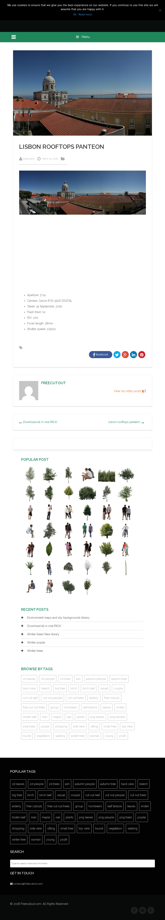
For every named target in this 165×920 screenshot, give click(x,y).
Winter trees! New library (43, 634)
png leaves (97, 716)
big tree (60, 688)
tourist (27, 735)
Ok (74, 14)
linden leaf (29, 716)
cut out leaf (30, 697)
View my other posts (128, 391)
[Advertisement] (82, 256)
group (55, 707)
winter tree (77, 735)
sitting (94, 726)
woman (94, 735)
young (109, 735)
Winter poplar (36, 642)
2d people (48, 679)
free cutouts (112, 697)
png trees (29, 726)
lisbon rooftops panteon (124, 422)
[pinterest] (142, 910)
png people (117, 716)
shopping (61, 726)
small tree (109, 726)
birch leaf (88, 688)
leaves (107, 707)
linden (120, 707)
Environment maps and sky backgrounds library (58, 617)
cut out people (52, 697)
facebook (101, 354)
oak (69, 716)
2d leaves (29, 679)
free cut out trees (34, 707)
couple (118, 688)
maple (57, 716)
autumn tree (119, 679)
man (44, 716)
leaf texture (90, 707)
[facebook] (134, 910)
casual (104, 688)
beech (45, 688)
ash (78, 679)
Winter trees (35, 650)
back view (29, 688)
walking (60, 735)
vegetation (43, 735)
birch (73, 688)
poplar (45, 726)
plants (81, 716)
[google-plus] (150, 910)
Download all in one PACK (40, 422)
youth (122, 735)
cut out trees (76, 697)
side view (79, 726)
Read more (85, 14)
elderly (94, 697)
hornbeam (70, 707)
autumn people (96, 679)
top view (127, 726)
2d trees (65, 679)
